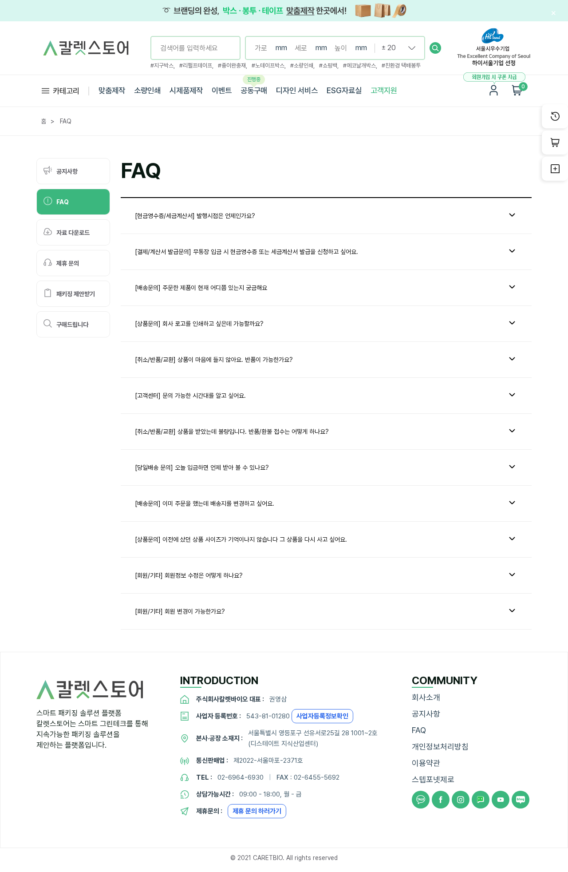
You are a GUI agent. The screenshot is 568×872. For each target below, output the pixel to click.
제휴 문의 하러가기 (257, 811)
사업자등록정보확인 (322, 716)
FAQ (419, 730)
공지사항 (426, 713)
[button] (435, 48)
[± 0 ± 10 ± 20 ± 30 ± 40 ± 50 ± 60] (395, 48)
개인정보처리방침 (440, 746)
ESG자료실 (344, 90)
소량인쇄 (147, 90)
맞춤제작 (112, 90)
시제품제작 (186, 90)
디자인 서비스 (297, 90)
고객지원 (384, 90)
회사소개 (426, 697)
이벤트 (222, 90)
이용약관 (426, 763)
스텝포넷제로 (433, 779)
